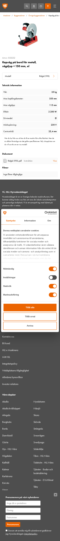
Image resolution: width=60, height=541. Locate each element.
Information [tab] (30, 220)
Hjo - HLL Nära (9, 449)
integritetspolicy (30, 533)
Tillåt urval (30, 316)
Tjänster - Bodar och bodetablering (43, 471)
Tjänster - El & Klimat (43, 480)
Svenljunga (38, 442)
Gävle (5, 442)
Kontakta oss (8, 336)
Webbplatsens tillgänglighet (15, 370)
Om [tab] (49, 220)
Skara (36, 415)
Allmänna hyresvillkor (12, 377)
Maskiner (6, 15)
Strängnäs (38, 428)
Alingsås (6, 415)
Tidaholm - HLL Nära (43, 462)
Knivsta (5, 483)
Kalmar (5, 469)
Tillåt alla (30, 307)
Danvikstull (7, 435)
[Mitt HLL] (34, 6)
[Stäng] (55, 494)
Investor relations (10, 384)
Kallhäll (5, 462)
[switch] (53, 277)
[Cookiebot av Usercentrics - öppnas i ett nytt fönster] (44, 213)
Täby (35, 486)
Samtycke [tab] (11, 220)
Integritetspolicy (9, 363)
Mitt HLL (6, 357)
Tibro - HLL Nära (41, 455)
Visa (55, 160)
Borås (5, 428)
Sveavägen (38, 435)
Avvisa (30, 325)
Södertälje (38, 449)
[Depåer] (48, 6)
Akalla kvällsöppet (11, 408)
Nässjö (36, 408)
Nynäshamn (39, 401)
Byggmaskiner (19, 15)
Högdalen (7, 455)
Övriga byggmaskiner (36, 15)
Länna (5, 489)
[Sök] (27, 6)
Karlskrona (7, 476)
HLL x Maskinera (10, 350)
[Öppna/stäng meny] (55, 6)
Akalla (5, 401)
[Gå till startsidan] (5, 6)
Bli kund (6, 343)
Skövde (37, 422)
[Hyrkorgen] (41, 6)
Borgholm (6, 422)
